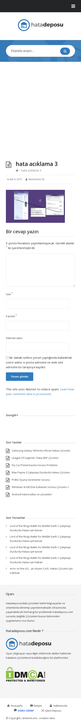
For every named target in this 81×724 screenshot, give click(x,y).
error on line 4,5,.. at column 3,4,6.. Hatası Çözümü (39, 568)
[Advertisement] (40, 107)
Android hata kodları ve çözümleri (32, 494)
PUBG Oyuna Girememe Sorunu (31, 479)
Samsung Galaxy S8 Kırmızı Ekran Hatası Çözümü (41, 450)
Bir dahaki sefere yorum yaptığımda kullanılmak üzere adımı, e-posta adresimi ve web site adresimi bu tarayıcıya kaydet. (39, 362)
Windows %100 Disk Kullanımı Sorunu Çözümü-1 (40, 487)
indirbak (15, 573)
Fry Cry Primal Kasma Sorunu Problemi (34, 465)
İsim (9, 294)
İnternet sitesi (14, 338)
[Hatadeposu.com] (40, 25)
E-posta (11, 316)
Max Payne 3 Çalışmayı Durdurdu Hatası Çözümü (41, 472)
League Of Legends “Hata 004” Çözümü (35, 458)
